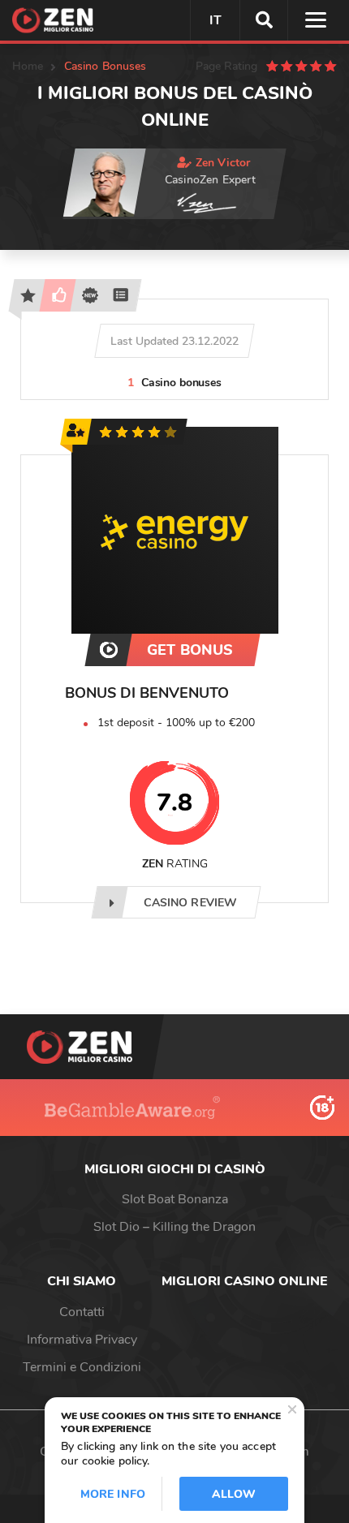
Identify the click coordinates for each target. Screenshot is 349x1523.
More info (112, 1494)
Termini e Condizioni (82, 1367)
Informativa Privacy (82, 1340)
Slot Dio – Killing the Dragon (174, 1227)
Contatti (82, 1312)
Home (28, 66)
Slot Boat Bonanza (175, 1199)
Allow (234, 1494)
